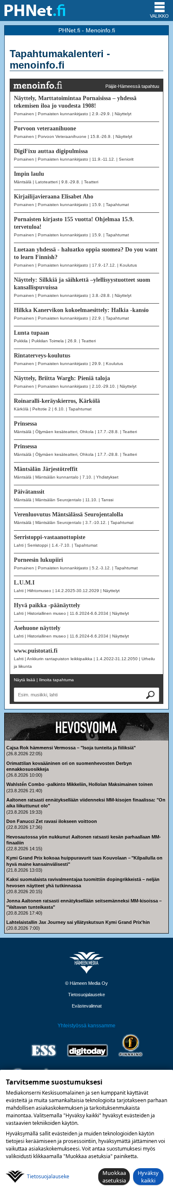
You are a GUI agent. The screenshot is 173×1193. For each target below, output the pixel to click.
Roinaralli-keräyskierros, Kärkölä (57, 401)
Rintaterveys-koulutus (42, 355)
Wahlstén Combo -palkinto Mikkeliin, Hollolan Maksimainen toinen (79, 784)
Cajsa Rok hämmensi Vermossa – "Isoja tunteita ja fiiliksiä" (71, 747)
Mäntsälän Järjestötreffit (46, 469)
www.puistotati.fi (36, 651)
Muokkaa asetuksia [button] (114, 1176)
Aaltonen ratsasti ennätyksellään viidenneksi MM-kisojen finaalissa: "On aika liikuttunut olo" (85, 802)
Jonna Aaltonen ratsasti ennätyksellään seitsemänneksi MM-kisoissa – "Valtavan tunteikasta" (84, 903)
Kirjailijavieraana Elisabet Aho (53, 196)
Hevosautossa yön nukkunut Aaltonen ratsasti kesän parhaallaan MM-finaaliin (83, 839)
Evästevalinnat (87, 1005)
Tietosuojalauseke (86, 994)
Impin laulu (29, 174)
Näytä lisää (24, 679)
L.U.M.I (24, 582)
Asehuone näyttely (37, 628)
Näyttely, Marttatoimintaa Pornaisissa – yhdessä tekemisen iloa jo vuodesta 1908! (75, 102)
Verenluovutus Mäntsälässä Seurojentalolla (68, 514)
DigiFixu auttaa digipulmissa (51, 151)
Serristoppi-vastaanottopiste (49, 537)
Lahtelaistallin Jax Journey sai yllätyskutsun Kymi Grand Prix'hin (78, 922)
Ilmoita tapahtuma (56, 679)
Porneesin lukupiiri (38, 560)
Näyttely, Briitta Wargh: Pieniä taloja (62, 378)
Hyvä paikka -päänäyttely (47, 605)
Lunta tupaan (31, 333)
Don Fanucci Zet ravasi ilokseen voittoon (51, 821)
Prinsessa (25, 424)
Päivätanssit (29, 492)
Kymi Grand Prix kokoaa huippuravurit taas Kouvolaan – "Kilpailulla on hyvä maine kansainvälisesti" (84, 860)
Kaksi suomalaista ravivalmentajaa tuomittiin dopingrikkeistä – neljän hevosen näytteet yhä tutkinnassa (83, 882)
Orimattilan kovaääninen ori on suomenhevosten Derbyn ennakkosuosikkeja (69, 766)
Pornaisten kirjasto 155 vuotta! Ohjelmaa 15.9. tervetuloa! (74, 223)
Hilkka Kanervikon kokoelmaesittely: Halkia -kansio (81, 310)
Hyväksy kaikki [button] (148, 1176)
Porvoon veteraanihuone (45, 128)
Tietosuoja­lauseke (48, 1176)
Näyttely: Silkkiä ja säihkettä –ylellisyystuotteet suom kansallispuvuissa (82, 284)
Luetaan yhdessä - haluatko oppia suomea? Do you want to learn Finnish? (85, 253)
